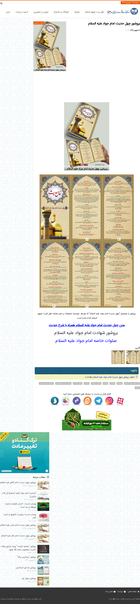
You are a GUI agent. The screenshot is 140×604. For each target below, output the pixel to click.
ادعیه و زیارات (22, 12)
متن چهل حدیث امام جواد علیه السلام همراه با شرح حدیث (87, 325)
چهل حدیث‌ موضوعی (63, 383)
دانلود (137, 387)
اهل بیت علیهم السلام (94, 12)
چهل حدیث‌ (77, 383)
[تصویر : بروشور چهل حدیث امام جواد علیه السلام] (49, 46)
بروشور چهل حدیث (46, 383)
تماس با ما (109, 591)
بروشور (119, 383)
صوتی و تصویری (40, 12)
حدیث (86, 383)
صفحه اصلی (132, 591)
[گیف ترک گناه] (24, 472)
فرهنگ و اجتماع (61, 12)
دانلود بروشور (96, 383)
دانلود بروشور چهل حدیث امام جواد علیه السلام (114, 377)
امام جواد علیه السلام (132, 383)
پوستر (105, 383)
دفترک (112, 383)
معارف (77, 12)
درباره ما (120, 591)
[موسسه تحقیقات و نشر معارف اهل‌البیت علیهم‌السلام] (123, 15)
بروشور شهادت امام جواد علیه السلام (86, 333)
